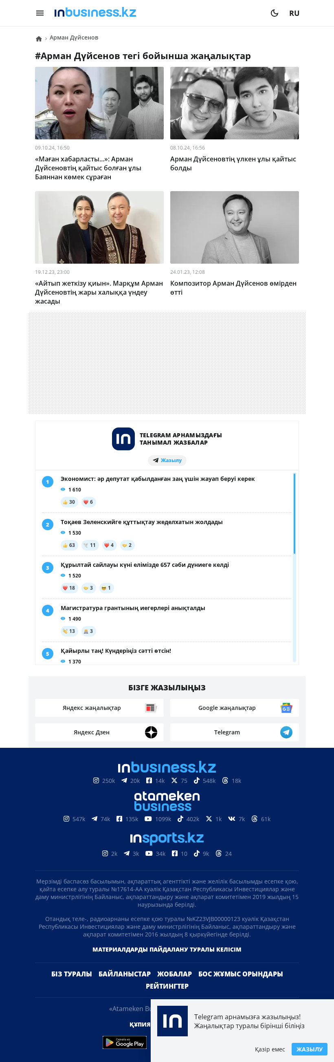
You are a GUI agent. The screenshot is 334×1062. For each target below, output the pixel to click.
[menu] (40, 13)
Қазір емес (270, 1049)
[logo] (157, 13)
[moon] (274, 13)
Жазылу (310, 1049)
